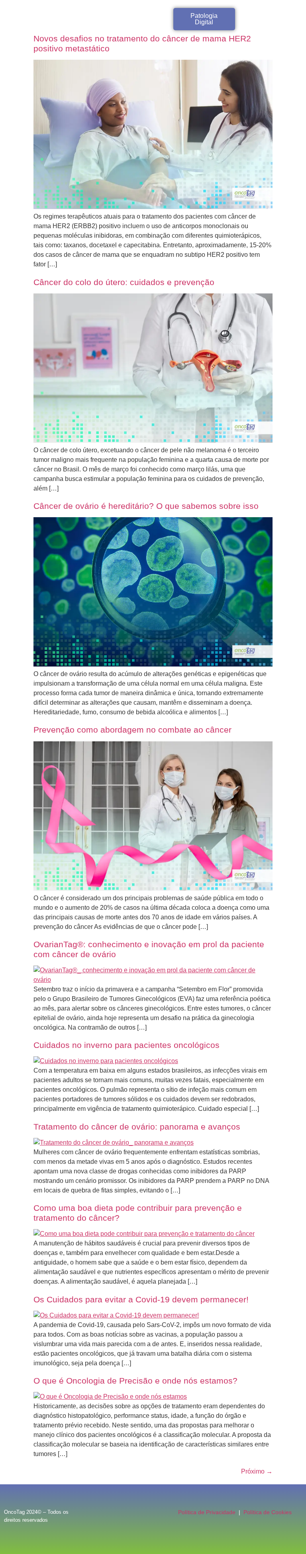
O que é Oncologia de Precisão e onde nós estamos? (135, 1380)
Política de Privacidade (206, 1512)
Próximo (257, 1471)
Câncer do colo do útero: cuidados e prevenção (123, 282)
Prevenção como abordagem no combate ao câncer (132, 729)
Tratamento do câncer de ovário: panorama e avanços (136, 1126)
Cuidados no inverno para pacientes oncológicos (126, 1045)
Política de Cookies (267, 1512)
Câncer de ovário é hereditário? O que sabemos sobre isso (146, 505)
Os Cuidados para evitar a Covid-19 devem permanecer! (141, 1299)
